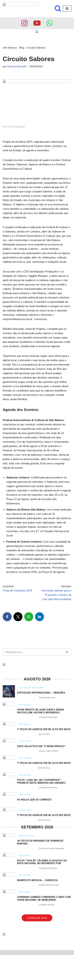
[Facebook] (7, 616)
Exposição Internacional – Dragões (41, 692)
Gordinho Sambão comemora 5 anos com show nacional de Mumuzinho (44, 898)
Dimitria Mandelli (16, 66)
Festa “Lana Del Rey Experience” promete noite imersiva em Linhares (41, 781)
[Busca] (58, 8)
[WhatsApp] (28, 616)
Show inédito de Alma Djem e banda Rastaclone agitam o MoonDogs (40, 711)
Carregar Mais (37, 918)
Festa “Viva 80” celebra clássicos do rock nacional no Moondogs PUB (42, 862)
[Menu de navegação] (67, 8)
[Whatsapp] (49, 23)
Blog (21, 47)
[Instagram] (24, 23)
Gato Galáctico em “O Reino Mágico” (41, 746)
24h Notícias (10, 47)
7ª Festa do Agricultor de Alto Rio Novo (44, 729)
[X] (17, 616)
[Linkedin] (39, 616)
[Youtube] (37, 23)
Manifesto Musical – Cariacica (37, 880)
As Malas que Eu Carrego (34, 799)
